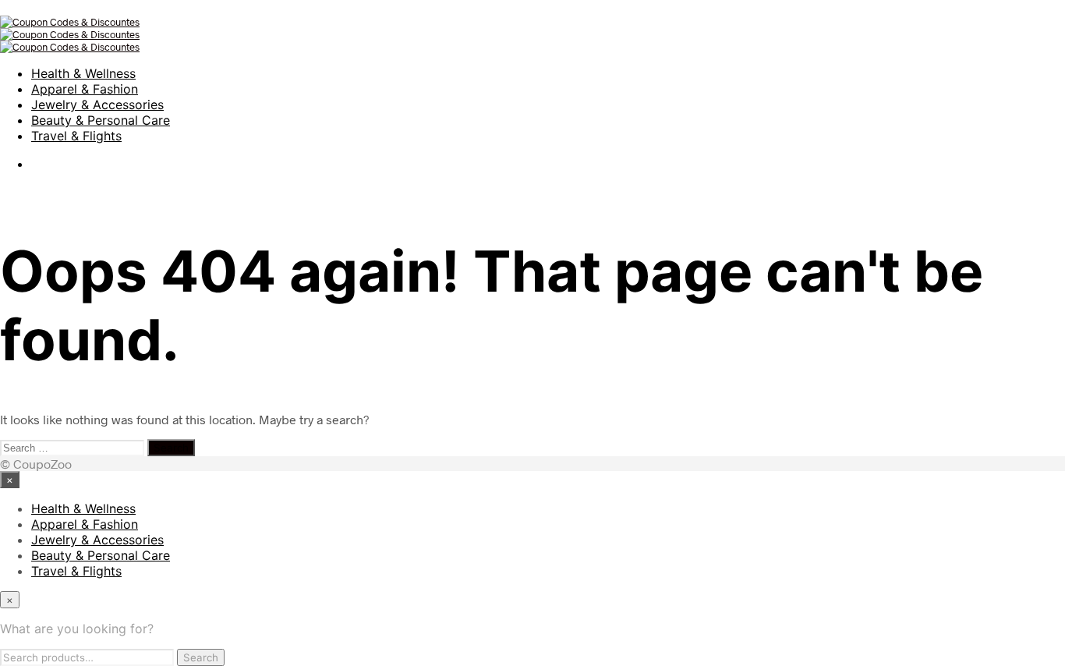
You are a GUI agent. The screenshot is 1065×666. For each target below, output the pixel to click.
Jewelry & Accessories (97, 104)
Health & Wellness (83, 73)
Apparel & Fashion (84, 89)
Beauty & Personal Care (100, 120)
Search (200, 657)
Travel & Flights (76, 135)
